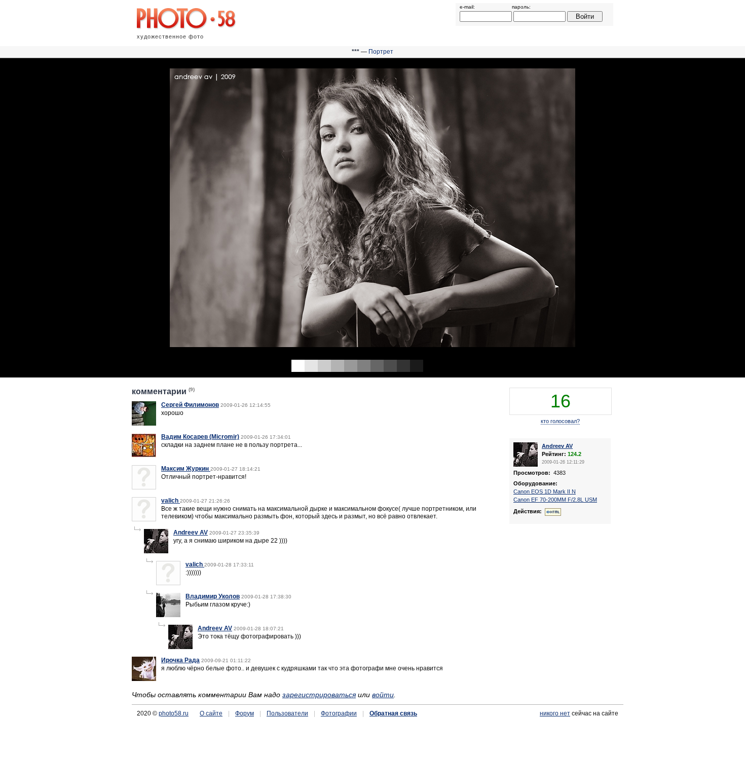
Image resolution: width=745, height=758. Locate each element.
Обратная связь (393, 713)
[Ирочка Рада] (144, 679)
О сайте (211, 713)
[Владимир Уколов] (168, 615)
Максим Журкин (185, 468)
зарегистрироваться (319, 695)
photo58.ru (174, 713)
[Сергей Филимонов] (144, 423)
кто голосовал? (560, 421)
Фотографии (339, 713)
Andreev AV (190, 532)
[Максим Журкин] (144, 487)
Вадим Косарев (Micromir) (200, 436)
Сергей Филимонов (190, 404)
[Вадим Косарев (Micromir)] (144, 455)
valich (170, 500)
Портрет (380, 51)
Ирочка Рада (180, 660)
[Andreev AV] (156, 551)
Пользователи (287, 713)
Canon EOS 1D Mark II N (544, 491)
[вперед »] (558, 210)
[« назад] (186, 210)
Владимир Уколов (212, 596)
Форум (244, 713)
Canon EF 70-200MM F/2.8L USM (555, 500)
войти (383, 695)
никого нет (555, 713)
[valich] (144, 519)
